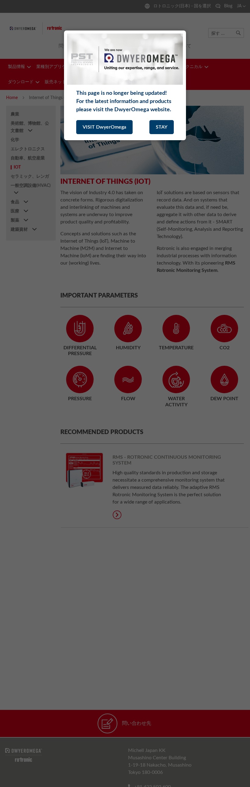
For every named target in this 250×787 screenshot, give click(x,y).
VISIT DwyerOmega (104, 127)
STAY (161, 127)
